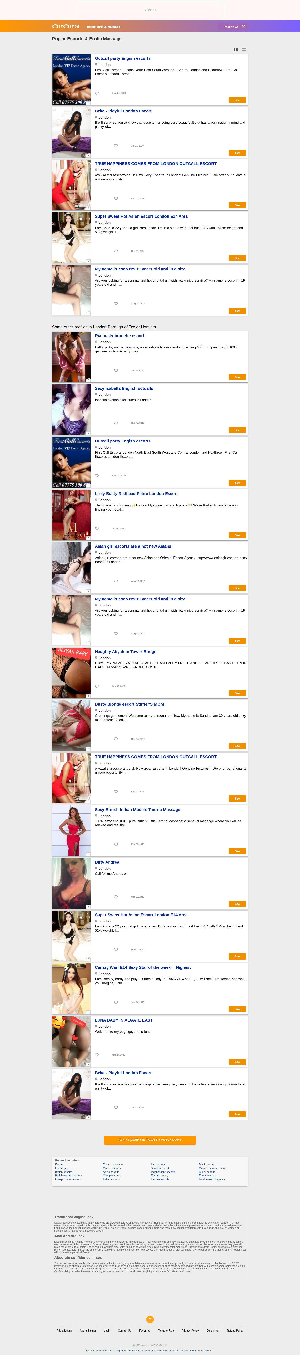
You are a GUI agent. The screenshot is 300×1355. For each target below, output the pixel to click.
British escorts (63, 1171)
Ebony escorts (207, 1175)
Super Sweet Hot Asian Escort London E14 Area (141, 216)
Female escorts (160, 1179)
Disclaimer (213, 1330)
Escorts (59, 1164)
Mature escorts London (212, 1168)
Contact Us (124, 1330)
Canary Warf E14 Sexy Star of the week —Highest (143, 967)
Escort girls (62, 1168)
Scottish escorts (160, 1168)
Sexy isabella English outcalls (124, 388)
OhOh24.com (160, 1345)
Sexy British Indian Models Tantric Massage (137, 809)
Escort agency (159, 1175)
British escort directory (68, 1175)
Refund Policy (235, 1330)
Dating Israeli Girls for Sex (126, 1350)
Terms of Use (166, 1330)
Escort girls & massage (103, 26)
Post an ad (231, 26)
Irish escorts (158, 1164)
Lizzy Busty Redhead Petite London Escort (136, 493)
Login (107, 1330)
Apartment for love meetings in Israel (159, 1350)
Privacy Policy (190, 1330)
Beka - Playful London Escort (123, 111)
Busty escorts (207, 1171)
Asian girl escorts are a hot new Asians (133, 546)
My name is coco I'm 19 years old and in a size (140, 269)
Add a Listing (64, 1330)
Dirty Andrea (107, 862)
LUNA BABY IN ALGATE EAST (124, 1020)
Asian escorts (111, 1171)
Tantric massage (113, 1164)
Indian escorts (111, 1179)
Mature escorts (112, 1168)
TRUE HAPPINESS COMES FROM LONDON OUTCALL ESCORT (156, 163)
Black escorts (207, 1164)
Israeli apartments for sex (98, 1350)
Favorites (144, 1330)
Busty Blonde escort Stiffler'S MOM (129, 704)
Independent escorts (163, 1171)
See (237, 100)
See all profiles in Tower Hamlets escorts (150, 1140)
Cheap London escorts (68, 1179)
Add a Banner (88, 1330)
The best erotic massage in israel (196, 1350)
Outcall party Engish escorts (123, 58)
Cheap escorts (111, 1175)
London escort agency (212, 1179)
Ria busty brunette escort (119, 335)
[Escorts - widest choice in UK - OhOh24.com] (65, 26)
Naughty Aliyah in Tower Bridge (125, 651)
